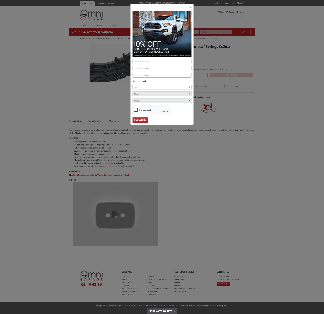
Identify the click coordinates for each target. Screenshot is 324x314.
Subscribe (140, 120)
